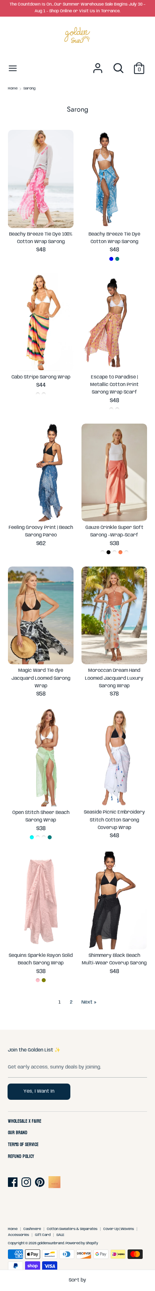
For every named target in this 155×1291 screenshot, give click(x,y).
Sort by (77, 1280)
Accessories (18, 1235)
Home (12, 1229)
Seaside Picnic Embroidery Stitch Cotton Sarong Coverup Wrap (114, 820)
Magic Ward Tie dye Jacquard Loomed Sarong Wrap (41, 678)
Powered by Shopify (82, 1243)
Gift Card (42, 1235)
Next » (89, 1002)
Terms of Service (23, 1145)
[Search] (118, 64)
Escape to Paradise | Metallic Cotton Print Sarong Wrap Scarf (114, 385)
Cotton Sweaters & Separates (72, 1229)
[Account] (98, 64)
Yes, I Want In (38, 1091)
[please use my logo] (54, 1186)
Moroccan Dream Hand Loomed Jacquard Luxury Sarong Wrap (114, 678)
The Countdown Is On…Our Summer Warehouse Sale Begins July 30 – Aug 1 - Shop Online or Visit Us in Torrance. (77, 7)
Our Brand (17, 1133)
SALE (60, 1235)
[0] (139, 64)
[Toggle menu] (12, 68)
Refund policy (21, 1157)
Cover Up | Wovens (118, 1229)
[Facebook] (13, 1182)
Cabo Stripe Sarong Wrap (41, 377)
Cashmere (32, 1229)
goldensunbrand (50, 1243)
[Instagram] (27, 1182)
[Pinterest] (40, 1182)
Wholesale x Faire (24, 1122)
